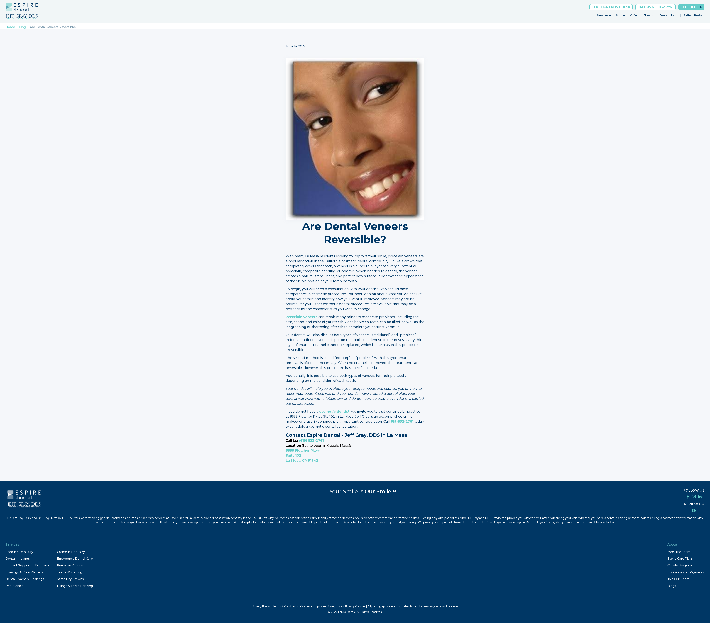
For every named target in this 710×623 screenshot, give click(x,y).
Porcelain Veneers (70, 565)
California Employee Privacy (318, 606)
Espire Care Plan (679, 558)
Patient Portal (693, 15)
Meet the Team (678, 552)
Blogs (671, 586)
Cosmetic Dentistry (71, 552)
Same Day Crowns (70, 579)
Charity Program (679, 565)
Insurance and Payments (685, 572)
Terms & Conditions (285, 606)
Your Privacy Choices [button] (352, 606)
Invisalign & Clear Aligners (24, 572)
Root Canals (14, 586)
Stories (621, 15)
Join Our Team (678, 579)
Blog (22, 27)
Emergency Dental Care (75, 558)
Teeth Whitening (69, 572)
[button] (604, 15)
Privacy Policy (261, 606)
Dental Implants (18, 558)
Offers (634, 15)
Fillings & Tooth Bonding (75, 586)
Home (10, 27)
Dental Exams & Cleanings (25, 579)
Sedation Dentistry (19, 552)
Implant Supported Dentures (28, 565)
